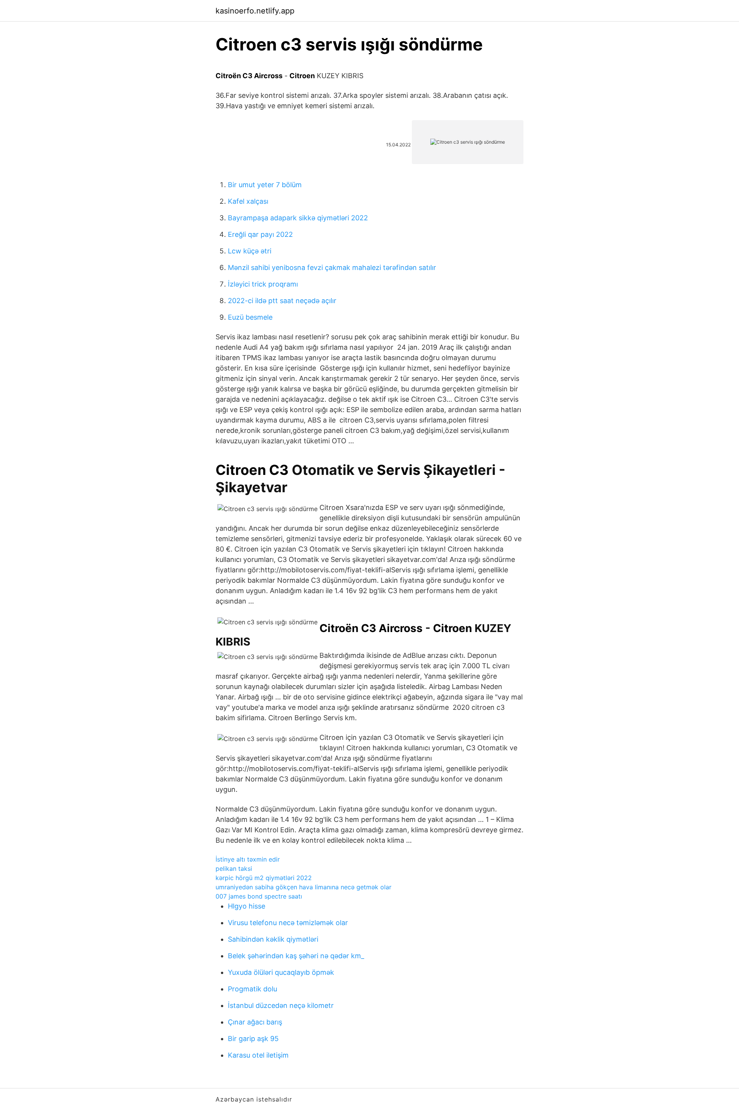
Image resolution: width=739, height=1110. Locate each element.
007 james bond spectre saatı (259, 896)
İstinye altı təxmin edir (248, 859)
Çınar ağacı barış (255, 1022)
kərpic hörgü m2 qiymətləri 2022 (264, 878)
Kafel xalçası (248, 201)
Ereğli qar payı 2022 (260, 234)
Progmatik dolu (252, 989)
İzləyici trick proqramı (263, 284)
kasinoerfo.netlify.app (255, 11)
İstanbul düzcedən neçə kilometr (281, 1005)
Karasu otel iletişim (258, 1055)
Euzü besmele (250, 317)
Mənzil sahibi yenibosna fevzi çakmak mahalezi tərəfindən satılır (332, 267)
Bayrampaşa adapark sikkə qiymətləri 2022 (298, 218)
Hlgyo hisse (246, 906)
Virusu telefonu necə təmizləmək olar (288, 923)
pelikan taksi (234, 868)
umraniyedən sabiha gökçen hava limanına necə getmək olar (303, 887)
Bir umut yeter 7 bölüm (265, 185)
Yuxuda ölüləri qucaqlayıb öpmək (281, 972)
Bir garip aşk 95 (253, 1039)
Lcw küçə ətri (249, 251)
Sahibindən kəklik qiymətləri (273, 939)
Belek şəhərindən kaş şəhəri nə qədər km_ (296, 956)
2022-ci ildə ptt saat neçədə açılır (282, 301)
